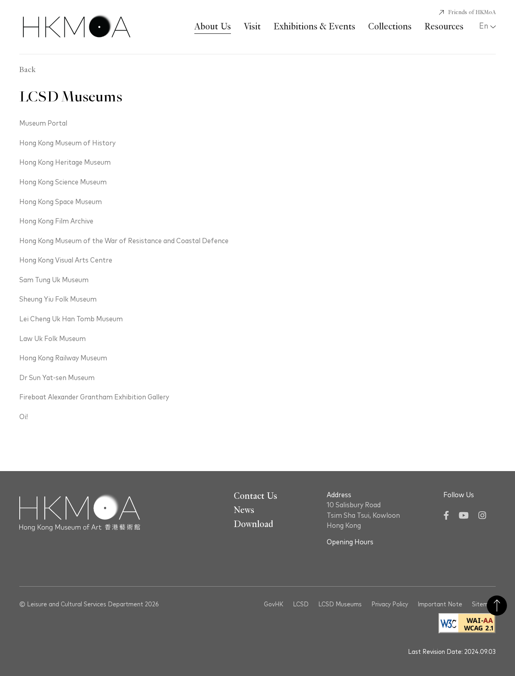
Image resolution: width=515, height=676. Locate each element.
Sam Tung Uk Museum (54, 280)
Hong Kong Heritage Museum (65, 162)
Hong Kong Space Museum (60, 202)
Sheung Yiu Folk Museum (58, 299)
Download (253, 524)
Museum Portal (43, 123)
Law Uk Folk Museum (52, 339)
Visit (252, 26)
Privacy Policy (389, 604)
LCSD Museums (340, 604)
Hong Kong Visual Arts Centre (65, 260)
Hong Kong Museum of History (67, 143)
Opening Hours (350, 542)
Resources (444, 26)
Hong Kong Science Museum (63, 182)
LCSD (301, 604)
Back (27, 70)
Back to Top (497, 605)
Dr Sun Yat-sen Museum (57, 378)
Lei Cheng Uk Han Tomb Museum (71, 319)
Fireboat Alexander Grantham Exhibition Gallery (94, 397)
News (244, 510)
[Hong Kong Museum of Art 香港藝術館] (76, 27)
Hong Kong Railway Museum (63, 358)
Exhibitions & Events (314, 26)
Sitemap (484, 604)
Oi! (23, 417)
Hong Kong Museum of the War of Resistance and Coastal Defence (124, 241)
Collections (390, 26)
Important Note (440, 604)
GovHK (273, 604)
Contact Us (255, 496)
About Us (212, 26)
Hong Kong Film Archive (56, 221)
